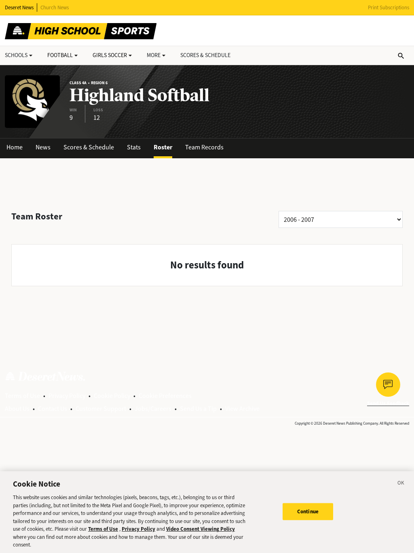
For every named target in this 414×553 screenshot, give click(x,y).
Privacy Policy (67, 395)
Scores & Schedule (88, 147)
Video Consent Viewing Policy (200, 528)
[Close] (401, 484)
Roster (163, 147)
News (43, 147)
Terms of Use (22, 395)
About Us (17, 408)
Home (14, 147)
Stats (134, 147)
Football (60, 55)
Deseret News (19, 7)
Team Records (204, 147)
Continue (308, 511)
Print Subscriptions (388, 7)
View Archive (242, 408)
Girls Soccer (110, 55)
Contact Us (52, 408)
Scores (205, 55)
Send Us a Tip (198, 408)
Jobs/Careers (153, 408)
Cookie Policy (112, 395)
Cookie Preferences (165, 395)
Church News (54, 7)
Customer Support (101, 408)
